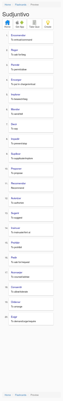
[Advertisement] (31, 358)
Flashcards (20, 4)
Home (8, 4)
